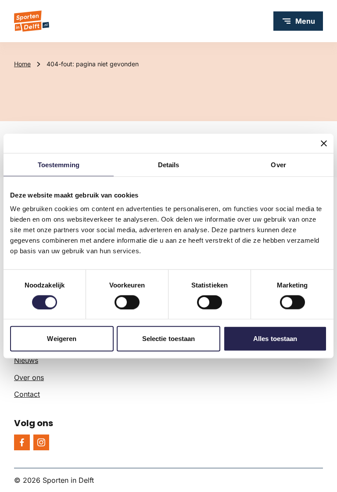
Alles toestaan (275, 338)
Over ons (29, 377)
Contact (27, 394)
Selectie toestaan (168, 338)
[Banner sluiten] (324, 143)
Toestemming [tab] (58, 164)
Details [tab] (168, 164)
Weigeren (61, 338)
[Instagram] (41, 442)
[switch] (127, 302)
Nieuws (26, 360)
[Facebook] (22, 442)
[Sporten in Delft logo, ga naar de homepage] (31, 21)
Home (22, 64)
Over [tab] (278, 164)
